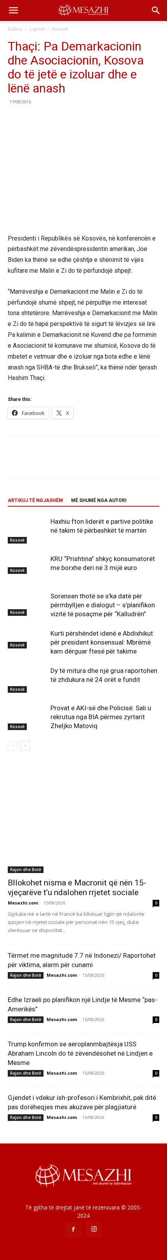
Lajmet (37, 29)
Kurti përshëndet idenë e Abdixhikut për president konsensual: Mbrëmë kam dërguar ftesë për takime (101, 642)
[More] (87, 119)
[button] (13, 10)
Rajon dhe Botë (25, 869)
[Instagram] (94, 1229)
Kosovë (60, 29)
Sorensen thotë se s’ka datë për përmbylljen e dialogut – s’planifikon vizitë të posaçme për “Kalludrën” (102, 605)
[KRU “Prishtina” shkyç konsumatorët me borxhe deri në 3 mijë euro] (27, 564)
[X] (33, 119)
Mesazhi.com (23, 903)
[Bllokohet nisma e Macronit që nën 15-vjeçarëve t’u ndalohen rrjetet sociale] (83, 818)
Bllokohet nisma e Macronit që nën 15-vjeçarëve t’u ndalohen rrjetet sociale (77, 887)
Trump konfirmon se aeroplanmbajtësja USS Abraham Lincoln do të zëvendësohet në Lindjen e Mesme (80, 1053)
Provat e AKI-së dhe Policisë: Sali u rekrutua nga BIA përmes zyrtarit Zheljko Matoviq (100, 717)
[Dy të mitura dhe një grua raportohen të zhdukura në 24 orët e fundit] (27, 679)
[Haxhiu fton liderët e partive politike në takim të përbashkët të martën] (27, 530)
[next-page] (25, 746)
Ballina (15, 29)
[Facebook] (15, 119)
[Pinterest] (51, 119)
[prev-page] (12, 746)
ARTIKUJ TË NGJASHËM (35, 500)
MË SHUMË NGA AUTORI (99, 500)
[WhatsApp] (69, 119)
